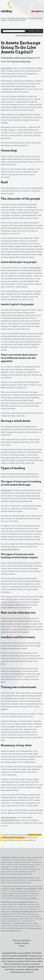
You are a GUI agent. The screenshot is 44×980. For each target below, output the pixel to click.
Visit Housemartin (8, 817)
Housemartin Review (9, 549)
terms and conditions (30, 898)
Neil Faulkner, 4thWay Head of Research (19, 58)
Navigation (37, 11)
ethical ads (39, 35)
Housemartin (6, 68)
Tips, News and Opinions (16, 18)
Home (3, 18)
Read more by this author (21, 61)
